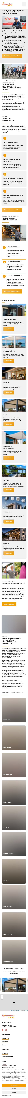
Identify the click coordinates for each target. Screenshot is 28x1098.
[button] (14, 1003)
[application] (14, 1002)
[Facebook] (3, 1030)
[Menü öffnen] (24, 4)
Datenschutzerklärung (6, 1095)
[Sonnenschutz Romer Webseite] (7, 4)
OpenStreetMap (16, 1010)
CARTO (26, 1010)
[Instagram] (6, 1030)
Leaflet (11, 1010)
